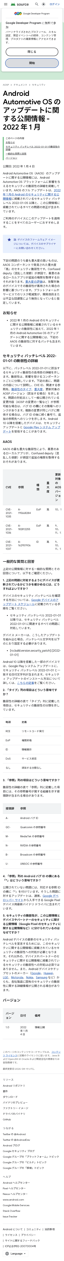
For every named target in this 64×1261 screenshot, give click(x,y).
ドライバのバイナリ (14, 1113)
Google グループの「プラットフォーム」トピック (31, 1156)
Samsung (41, 977)
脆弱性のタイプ (21, 389)
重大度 (38, 389)
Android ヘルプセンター (16, 1182)
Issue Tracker (10, 1216)
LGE (5, 977)
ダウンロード (10, 1097)
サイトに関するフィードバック (22, 1240)
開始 (32, 63)
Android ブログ (11, 1145)
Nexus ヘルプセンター (15, 1194)
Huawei (48, 973)
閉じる (32, 52)
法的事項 (50, 1229)
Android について (13, 1229)
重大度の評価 (33, 282)
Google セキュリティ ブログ (19, 1151)
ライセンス (11, 1235)
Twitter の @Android (14, 1134)
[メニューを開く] (5, 4)
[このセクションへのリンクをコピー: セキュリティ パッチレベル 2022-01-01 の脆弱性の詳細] (41, 361)
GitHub (7, 1119)
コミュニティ (33, 1229)
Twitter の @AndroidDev (16, 1139)
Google (36, 973)
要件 (5, 1091)
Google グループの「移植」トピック (23, 1168)
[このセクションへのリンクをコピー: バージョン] (24, 1000)
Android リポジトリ (14, 1085)
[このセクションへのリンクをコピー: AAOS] (15, 442)
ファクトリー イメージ (15, 1108)
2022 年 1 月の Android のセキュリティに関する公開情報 (32, 195)
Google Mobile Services (16, 1205)
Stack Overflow (11, 1210)
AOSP (6, 84)
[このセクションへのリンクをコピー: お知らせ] (20, 313)
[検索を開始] (37, 4)
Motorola (17, 977)
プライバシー (28, 1235)
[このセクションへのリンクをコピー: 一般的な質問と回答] (38, 562)
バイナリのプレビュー (15, 1102)
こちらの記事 (25, 683)
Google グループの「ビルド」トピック (25, 1162)
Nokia (29, 977)
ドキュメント (20, 84)
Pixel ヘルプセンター (14, 1188)
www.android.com (13, 1199)
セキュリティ (39, 84)
